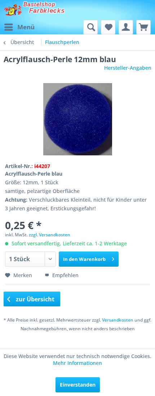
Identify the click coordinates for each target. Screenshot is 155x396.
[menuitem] (19, 27)
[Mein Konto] (126, 27)
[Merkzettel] (108, 27)
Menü (26, 27)
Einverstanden (78, 384)
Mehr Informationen (77, 363)
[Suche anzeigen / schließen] (90, 27)
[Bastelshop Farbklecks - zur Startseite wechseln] (13, 10)
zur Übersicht (34, 299)
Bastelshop (39, 4)
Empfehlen (65, 275)
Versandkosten (117, 320)
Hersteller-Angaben (127, 67)
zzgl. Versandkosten (49, 235)
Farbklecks (47, 10)
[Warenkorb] (143, 27)
